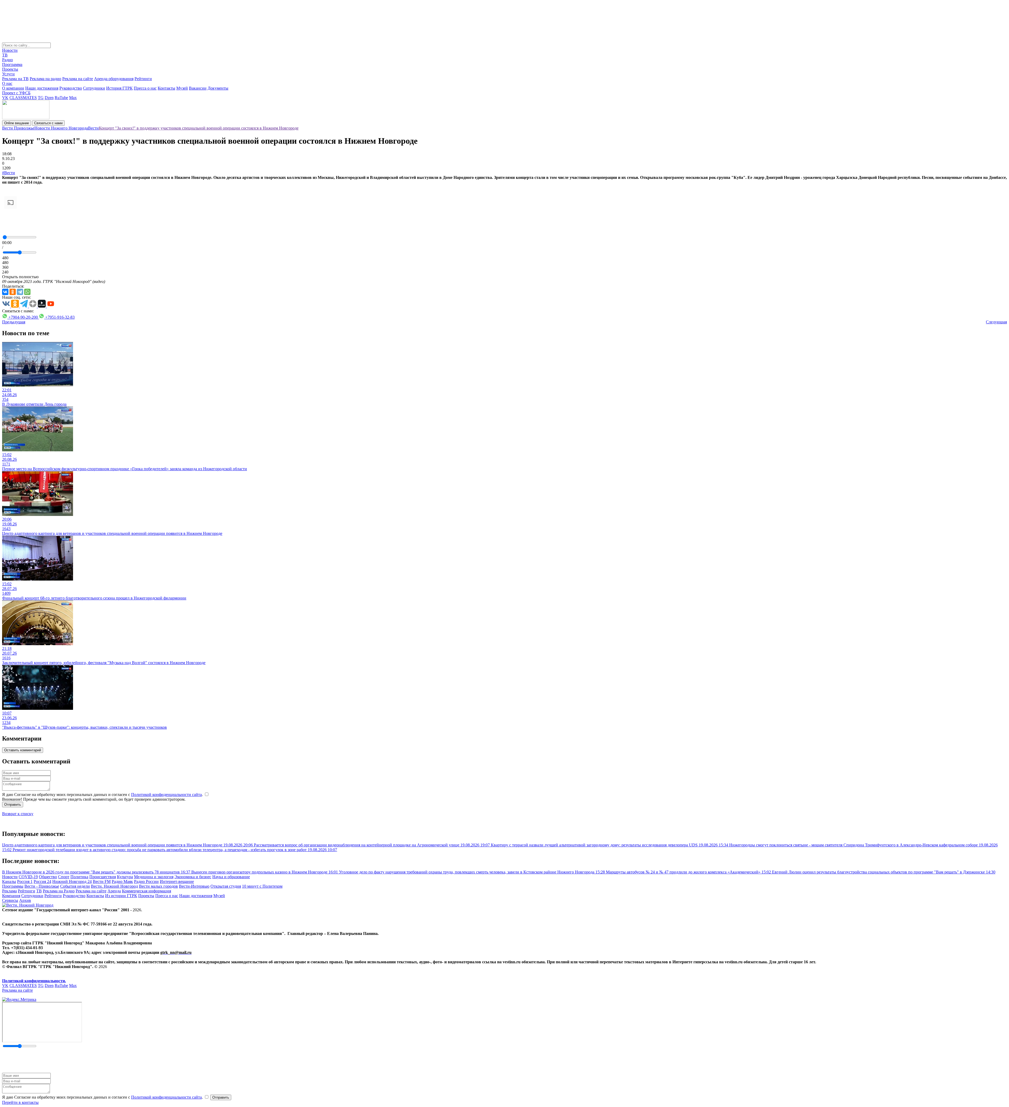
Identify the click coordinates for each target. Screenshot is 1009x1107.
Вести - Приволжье (41, 886)
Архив (25, 900)
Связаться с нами (48, 123)
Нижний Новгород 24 (72, 881)
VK (5, 97)
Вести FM (102, 881)
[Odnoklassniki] (12, 292)
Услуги (8, 74)
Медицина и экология (153, 877)
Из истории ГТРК (121, 895)
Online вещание (16, 123)
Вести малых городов (158, 886)
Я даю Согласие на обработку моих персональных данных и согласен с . (103, 794)
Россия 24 (42, 881)
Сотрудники (94, 88)
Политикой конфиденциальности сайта (166, 794)
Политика (79, 877)
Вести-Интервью (194, 886)
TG (41, 97)
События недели (75, 886)
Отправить (12, 804)
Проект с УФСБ (16, 93)
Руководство (70, 88)
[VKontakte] (5, 292)
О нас (7, 83)
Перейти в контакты (20, 1102)
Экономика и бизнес (192, 877)
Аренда (114, 891)
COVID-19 (28, 877)
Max (73, 97)
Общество (48, 877)
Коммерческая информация (146, 891)
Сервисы (10, 900)
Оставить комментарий (22, 750)
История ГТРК (119, 88)
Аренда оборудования (113, 78)
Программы (12, 886)
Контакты (166, 88)
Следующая (996, 322)
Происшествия (102, 877)
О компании (13, 88)
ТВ (5, 55)
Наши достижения (41, 88)
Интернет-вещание (177, 881)
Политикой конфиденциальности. (34, 981)
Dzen (49, 97)
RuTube (61, 97)
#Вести (8, 172)
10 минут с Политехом (262, 886)
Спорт (63, 877)
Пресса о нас (145, 88)
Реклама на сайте (77, 78)
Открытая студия (225, 886)
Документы (218, 88)
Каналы (9, 881)
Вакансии (198, 88)
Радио (7, 60)
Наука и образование (231, 877)
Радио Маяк (122, 881)
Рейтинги (143, 78)
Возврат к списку (17, 813)
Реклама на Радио (59, 891)
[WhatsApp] (27, 292)
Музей (182, 88)
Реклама (9, 891)
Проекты (10, 69)
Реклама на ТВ (15, 78)
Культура (125, 877)
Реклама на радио (45, 78)
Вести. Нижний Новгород (114, 886)
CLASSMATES (23, 97)
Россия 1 (25, 881)
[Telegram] (20, 292)
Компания (11, 895)
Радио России (146, 881)
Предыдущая (13, 322)
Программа (12, 64)
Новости (10, 50)
